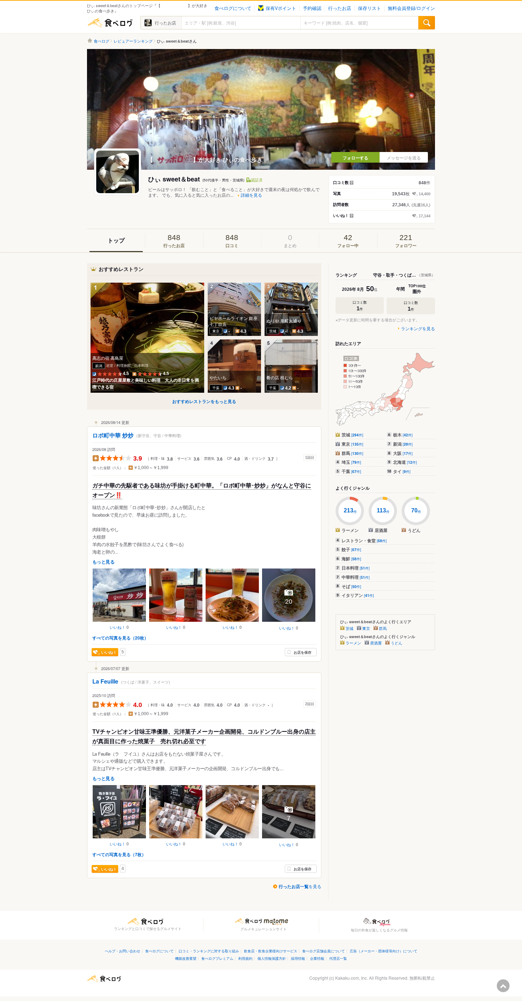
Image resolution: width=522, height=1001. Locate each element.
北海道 (405, 462)
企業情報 (317, 958)
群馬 (352, 453)
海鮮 (351, 558)
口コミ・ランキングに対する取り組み (209, 950)
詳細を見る (251, 195)
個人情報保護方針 (271, 958)
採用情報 (298, 958)
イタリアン (358, 595)
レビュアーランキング (133, 41)
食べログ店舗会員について (323, 950)
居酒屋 (376, 643)
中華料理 (356, 577)
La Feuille (105, 681)
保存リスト (369, 8)
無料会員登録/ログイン (411, 8)
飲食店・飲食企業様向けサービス (270, 950)
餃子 (351, 549)
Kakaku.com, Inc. (351, 978)
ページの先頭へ (503, 985)
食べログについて (232, 8)
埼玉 (351, 462)
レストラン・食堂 (364, 540)
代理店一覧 (338, 958)
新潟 (403, 444)
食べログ (110, 22)
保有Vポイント (281, 8)
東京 (352, 444)
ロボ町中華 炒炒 (113, 435)
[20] (289, 622)
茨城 (352, 434)
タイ (401, 471)
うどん (396, 643)
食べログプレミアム (217, 958)
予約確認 (312, 8)
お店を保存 (302, 652)
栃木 (403, 434)
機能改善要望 (185, 958)
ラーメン (353, 643)
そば (351, 586)
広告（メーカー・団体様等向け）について (383, 950)
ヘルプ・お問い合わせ (122, 950)
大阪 (403, 453)
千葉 (351, 471)
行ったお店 (339, 8)
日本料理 (356, 568)
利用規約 (245, 958)
